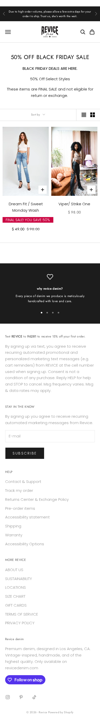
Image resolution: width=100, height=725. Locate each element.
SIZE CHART (15, 596)
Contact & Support (23, 481)
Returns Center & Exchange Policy (37, 499)
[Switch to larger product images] (84, 114)
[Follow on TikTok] (34, 697)
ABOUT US (14, 569)
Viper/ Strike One (74, 204)
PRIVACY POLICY (20, 623)
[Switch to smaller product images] (92, 114)
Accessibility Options (24, 544)
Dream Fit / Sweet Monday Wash (26, 207)
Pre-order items (20, 508)
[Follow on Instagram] (7, 697)
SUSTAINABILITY (18, 578)
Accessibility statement (27, 517)
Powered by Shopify (61, 712)
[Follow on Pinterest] (21, 697)
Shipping (13, 526)
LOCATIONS (15, 587)
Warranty (13, 535)
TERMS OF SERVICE (21, 614)
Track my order (19, 490)
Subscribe (25, 453)
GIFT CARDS (16, 605)
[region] (50, 289)
